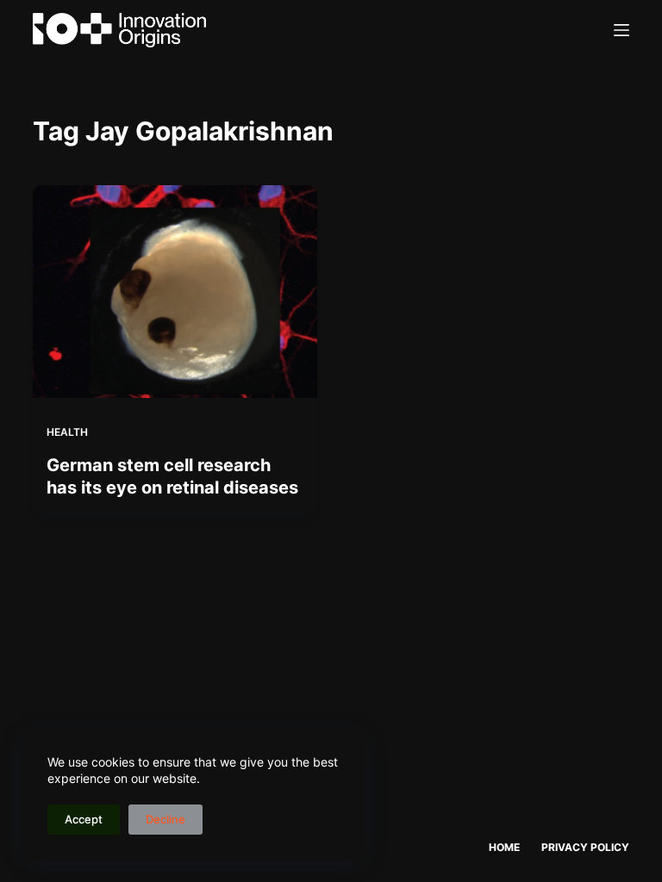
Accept (84, 819)
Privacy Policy (585, 847)
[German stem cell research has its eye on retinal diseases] (175, 291)
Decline (165, 819)
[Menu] (621, 30)
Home (504, 847)
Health (67, 431)
